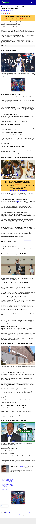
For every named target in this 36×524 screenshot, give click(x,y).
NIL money (29, 383)
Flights (7, 18)
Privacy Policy (23, 519)
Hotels (11, 18)
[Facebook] (1, 13)
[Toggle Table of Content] (33, 46)
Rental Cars (22, 18)
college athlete (23, 443)
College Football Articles (6, 478)
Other (2, 10)
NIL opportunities (5, 367)
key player (25, 26)
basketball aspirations (11, 109)
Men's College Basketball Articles (7, 479)
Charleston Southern (27, 240)
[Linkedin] (7, 13)
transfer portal (13, 407)
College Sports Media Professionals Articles (9, 485)
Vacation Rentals (16, 18)
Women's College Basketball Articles (8, 481)
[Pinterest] (5, 13)
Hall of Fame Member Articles (7, 486)
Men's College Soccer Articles (7, 480)
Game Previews (4, 489)
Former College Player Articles (7, 488)
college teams (20, 514)
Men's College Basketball (5, 11)
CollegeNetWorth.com (23, 466)
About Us (28, 519)
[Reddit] (9, 13)
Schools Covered (5, 476)
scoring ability (8, 279)
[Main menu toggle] (34, 2)
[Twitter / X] (3, 13)
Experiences (27, 18)
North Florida (17, 201)
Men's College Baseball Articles (7, 484)
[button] (31, 2)
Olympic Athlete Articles (6, 483)
